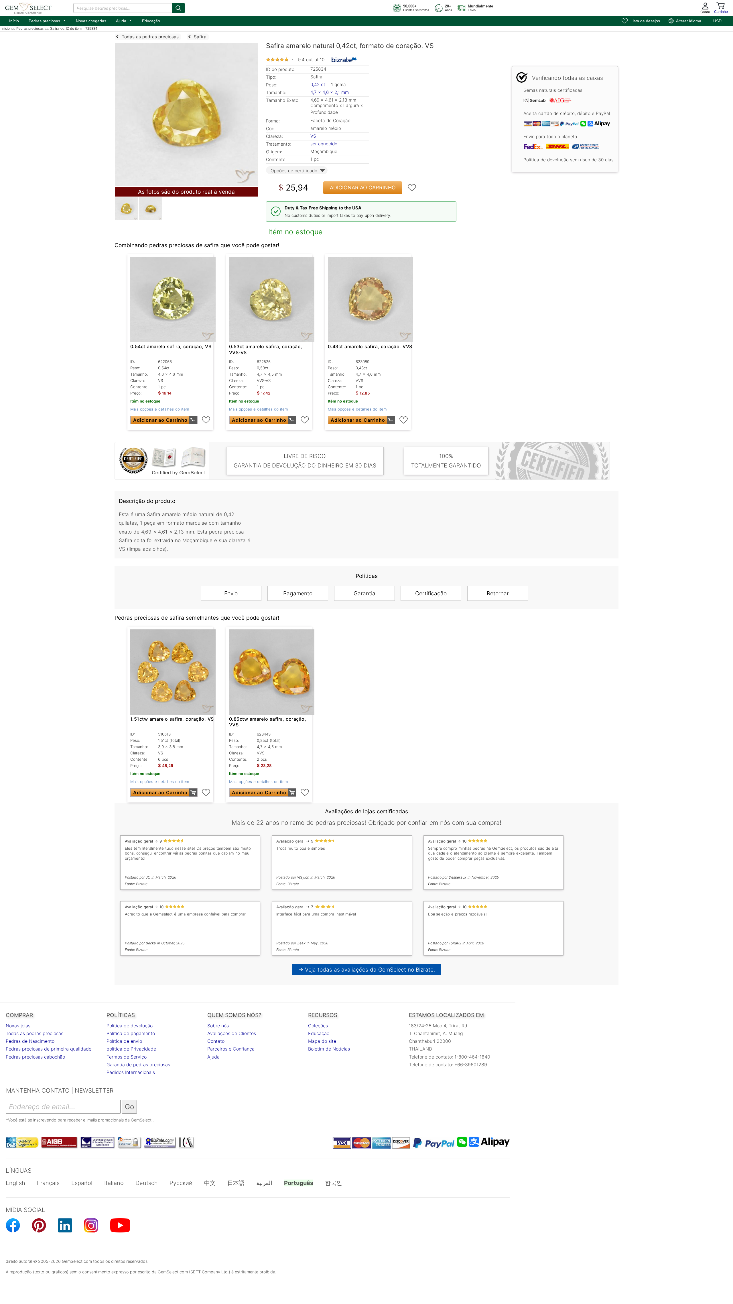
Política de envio (124, 1041)
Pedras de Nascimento (30, 1041)
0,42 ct (318, 84)
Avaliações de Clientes (231, 1033)
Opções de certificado (294, 170)
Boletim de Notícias (329, 1049)
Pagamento (297, 593)
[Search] (178, 8)
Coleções (318, 1025)
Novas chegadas (91, 21)
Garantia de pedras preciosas (138, 1064)
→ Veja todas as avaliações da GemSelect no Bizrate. (366, 969)
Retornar (498, 593)
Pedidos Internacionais (131, 1072)
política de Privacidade (131, 1049)
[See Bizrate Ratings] (344, 59)
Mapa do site (322, 1041)
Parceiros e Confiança (231, 1049)
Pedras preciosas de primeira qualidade (48, 1049)
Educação (151, 21)
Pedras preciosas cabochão (35, 1057)
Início (14, 21)
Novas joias (18, 1025)
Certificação (431, 593)
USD (717, 21)
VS (313, 136)
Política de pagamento (131, 1033)
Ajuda (124, 20)
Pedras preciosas (47, 20)
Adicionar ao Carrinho (363, 188)
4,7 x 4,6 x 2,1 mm (329, 92)
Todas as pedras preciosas (34, 1033)
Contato (215, 1041)
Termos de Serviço (127, 1057)
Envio (231, 593)
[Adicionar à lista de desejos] (412, 187)
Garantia (364, 593)
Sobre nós (218, 1025)
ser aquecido (323, 143)
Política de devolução (130, 1025)
